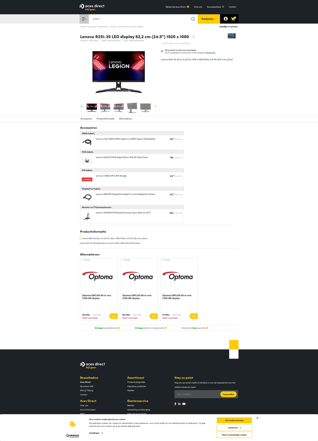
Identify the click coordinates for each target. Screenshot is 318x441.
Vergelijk (86, 259)
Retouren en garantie (137, 413)
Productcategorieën (136, 382)
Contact (232, 7)
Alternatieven (125, 118)
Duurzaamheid (214, 7)
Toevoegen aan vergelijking (176, 43)
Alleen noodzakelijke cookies (234, 435)
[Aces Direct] (92, 7)
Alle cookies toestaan (234, 420)
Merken (130, 390)
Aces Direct (88, 401)
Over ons (198, 7)
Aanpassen (233, 428)
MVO (82, 413)
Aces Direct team (88, 409)
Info (113, 316)
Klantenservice (137, 401)
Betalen (130, 405)
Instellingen (94, 433)
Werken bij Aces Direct (176, 7)
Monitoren (210, 52)
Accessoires (86, 118)
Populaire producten (136, 386)
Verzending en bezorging (138, 409)
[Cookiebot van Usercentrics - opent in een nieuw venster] (73, 436)
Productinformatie (105, 118)
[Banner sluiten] (257, 418)
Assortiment (135, 377)
